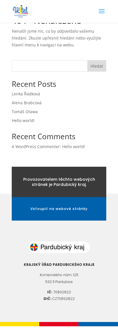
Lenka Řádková (26, 94)
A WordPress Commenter (36, 146)
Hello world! (23, 120)
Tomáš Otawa (25, 111)
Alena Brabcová (27, 102)
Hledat (97, 66)
